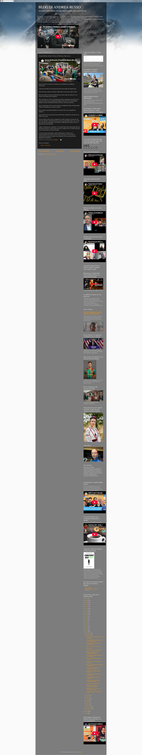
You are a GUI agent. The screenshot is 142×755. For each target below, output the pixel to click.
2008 (86, 600)
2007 (86, 598)
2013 (86, 610)
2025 (86, 711)
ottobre (88, 705)
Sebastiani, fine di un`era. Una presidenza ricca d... (93, 689)
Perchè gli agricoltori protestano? (94, 650)
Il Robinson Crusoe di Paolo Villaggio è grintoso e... (92, 653)
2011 (86, 606)
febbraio (88, 635)
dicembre (88, 708)
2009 (86, 602)
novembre (88, 706)
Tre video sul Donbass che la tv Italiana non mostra (93, 668)
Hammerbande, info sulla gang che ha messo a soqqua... (94, 641)
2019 (86, 622)
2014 (86, 612)
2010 (86, 604)
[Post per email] (61, 139)
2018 (86, 620)
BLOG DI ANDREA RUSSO (59, 7)
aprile (87, 697)
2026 (86, 713)
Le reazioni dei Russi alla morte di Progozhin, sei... (94, 674)
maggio (88, 699)
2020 (86, 623)
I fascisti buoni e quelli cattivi (92, 683)
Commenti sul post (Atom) (49, 154)
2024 (86, 631)
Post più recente (44, 151)
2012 (86, 608)
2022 (86, 627)
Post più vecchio (75, 151)
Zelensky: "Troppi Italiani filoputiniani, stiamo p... (92, 686)
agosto (88, 703)
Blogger (80, 752)
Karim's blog (88, 587)
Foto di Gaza (89, 648)
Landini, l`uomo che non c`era (93, 646)
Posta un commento (45, 145)
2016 (86, 616)
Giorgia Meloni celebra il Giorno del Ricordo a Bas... (94, 656)
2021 (86, 625)
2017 (86, 618)
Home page (59, 151)
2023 (86, 629)
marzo (88, 695)
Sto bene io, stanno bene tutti (91, 589)
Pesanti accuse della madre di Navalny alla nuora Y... (93, 681)
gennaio (88, 633)
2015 (86, 614)
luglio (87, 701)
